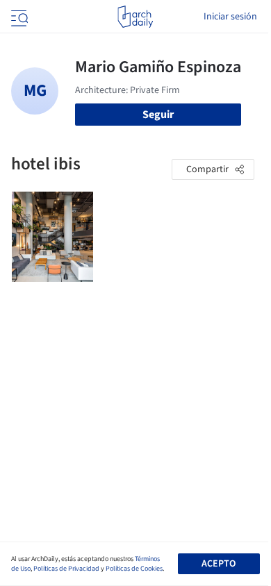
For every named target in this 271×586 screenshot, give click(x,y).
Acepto (219, 564)
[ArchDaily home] (135, 17)
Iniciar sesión (230, 17)
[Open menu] (18, 16)
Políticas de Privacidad (66, 569)
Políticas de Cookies (134, 569)
